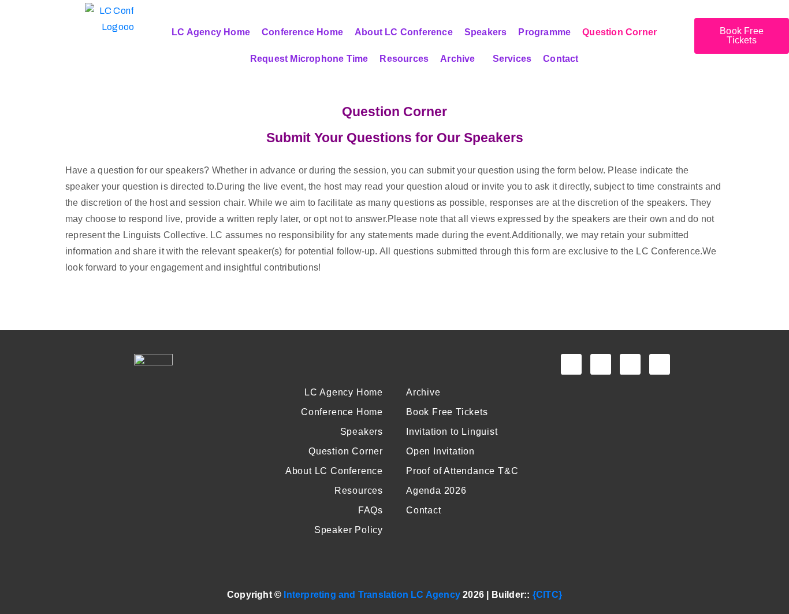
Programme (544, 32)
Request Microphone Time (309, 59)
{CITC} (547, 595)
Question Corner (619, 32)
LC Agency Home (211, 32)
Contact (560, 59)
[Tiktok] (659, 364)
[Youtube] (600, 364)
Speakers (485, 32)
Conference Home (302, 32)
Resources (404, 59)
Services (512, 59)
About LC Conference (404, 32)
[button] (460, 59)
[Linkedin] (630, 364)
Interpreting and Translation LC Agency (372, 595)
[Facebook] (571, 364)
